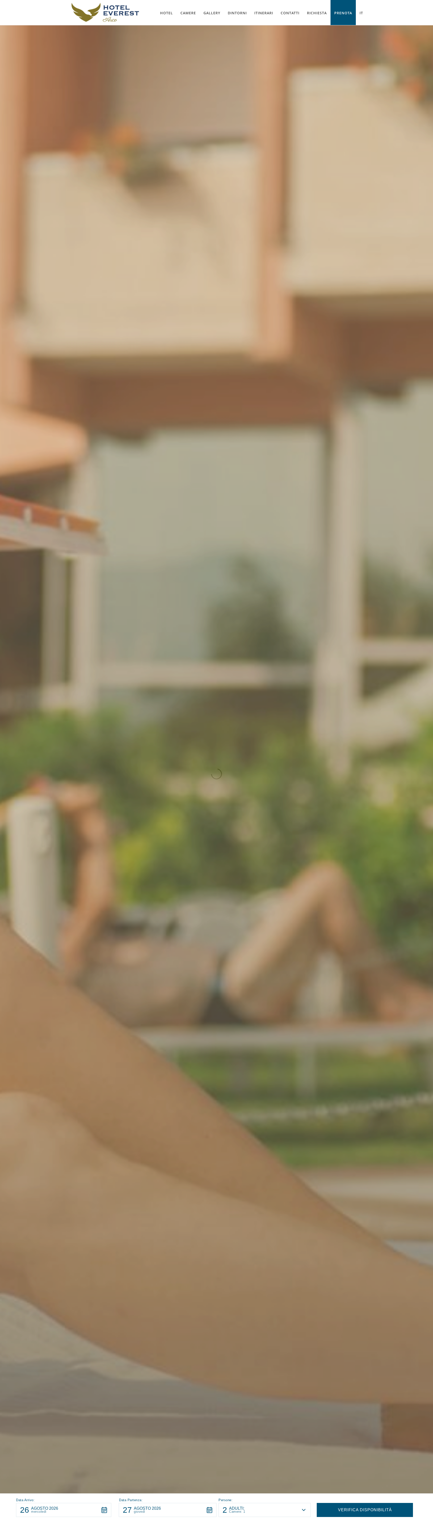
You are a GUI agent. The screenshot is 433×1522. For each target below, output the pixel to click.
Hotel (166, 13)
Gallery (211, 13)
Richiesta (317, 13)
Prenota (343, 13)
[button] (63, 1510)
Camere (188, 13)
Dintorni (237, 13)
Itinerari (263, 13)
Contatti (290, 13)
